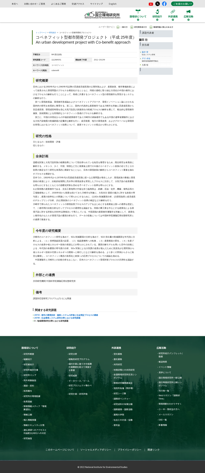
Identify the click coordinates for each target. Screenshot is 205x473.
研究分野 (73, 353)
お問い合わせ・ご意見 (34, 3)
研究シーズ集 (120, 393)
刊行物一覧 (164, 390)
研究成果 (73, 375)
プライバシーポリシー (130, 449)
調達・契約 (29, 385)
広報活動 (161, 348)
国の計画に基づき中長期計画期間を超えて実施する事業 (80, 367)
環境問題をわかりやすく (170, 403)
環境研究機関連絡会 (123, 382)
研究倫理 (28, 438)
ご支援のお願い (181, 4)
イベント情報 (165, 366)
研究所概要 (29, 353)
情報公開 (28, 414)
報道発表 (163, 361)
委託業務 (118, 359)
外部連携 (116, 348)
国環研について (29, 348)
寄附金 (117, 425)
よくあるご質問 (58, 3)
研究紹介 (52, 33)
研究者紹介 (29, 364)
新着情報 (163, 424)
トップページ (41, 33)
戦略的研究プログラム (79, 359)
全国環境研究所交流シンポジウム (125, 376)
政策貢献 (28, 401)
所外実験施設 (30, 380)
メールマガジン (166, 414)
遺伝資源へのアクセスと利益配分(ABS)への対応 (35, 431)
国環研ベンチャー (122, 398)
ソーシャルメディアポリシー (95, 449)
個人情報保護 (30, 419)
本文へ (15, 3)
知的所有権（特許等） (124, 388)
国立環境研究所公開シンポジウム (170, 384)
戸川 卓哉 (146, 58)
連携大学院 (119, 414)
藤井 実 (145, 52)
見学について (165, 372)
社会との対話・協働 (123, 419)
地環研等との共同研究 (124, 369)
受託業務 (118, 353)
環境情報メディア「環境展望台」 (35, 408)
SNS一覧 (163, 419)
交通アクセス (78, 3)
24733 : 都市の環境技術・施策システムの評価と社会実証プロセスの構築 (66, 315)
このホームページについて (59, 449)
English (112, 3)
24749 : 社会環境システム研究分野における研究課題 (57, 318)
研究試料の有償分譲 (123, 404)
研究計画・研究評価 (78, 393)
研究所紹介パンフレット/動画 (171, 355)
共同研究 (118, 364)
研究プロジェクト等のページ (80, 387)
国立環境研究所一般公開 (170, 377)
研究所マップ (30, 375)
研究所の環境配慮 (32, 396)
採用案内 (28, 390)
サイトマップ (96, 3)
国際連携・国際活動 (123, 409)
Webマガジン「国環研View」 (169, 397)
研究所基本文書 (31, 369)
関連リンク (154, 449)
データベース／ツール (79, 380)
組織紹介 (28, 359)
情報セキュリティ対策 (34, 425)
